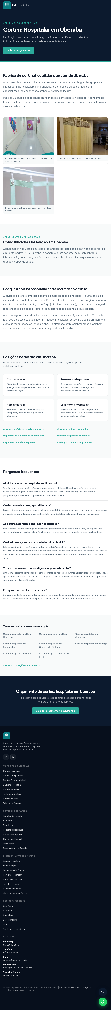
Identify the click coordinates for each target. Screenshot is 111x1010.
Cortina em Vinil (10, 798)
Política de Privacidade (69, 987)
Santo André (9, 910)
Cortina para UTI (11, 789)
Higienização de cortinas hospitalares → (25, 435)
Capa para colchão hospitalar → (20, 442)
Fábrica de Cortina (12, 803)
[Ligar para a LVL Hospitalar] (103, 992)
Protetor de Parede (12, 816)
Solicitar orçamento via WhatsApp (55, 710)
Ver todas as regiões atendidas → (21, 665)
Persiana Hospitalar (12, 875)
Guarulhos (8, 915)
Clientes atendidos (12, 888)
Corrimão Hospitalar (12, 834)
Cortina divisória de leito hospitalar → (23, 429)
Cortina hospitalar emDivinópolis (14, 645)
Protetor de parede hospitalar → (74, 435)
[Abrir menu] (105, 5)
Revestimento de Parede (15, 848)
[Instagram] (6, 757)
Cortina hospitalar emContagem (86, 636)
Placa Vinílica (9, 843)
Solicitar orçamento (18, 50)
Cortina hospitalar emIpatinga (91, 643)
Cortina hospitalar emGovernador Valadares (51, 645)
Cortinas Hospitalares (13, 775)
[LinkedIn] (13, 757)
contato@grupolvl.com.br (15, 960)
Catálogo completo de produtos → (76, 442)
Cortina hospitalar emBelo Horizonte (17, 636)
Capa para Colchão (12, 879)
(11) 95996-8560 (11, 945)
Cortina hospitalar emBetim (53, 634)
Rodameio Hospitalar (13, 830)
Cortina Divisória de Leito (15, 780)
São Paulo (8, 906)
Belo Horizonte (10, 920)
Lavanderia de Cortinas (14, 870)
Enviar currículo (10, 975)
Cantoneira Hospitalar (13, 839)
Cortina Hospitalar (11, 771)
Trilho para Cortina (12, 794)
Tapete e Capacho (12, 884)
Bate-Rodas (8, 825)
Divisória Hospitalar (12, 785)
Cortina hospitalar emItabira (18, 653)
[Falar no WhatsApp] (103, 1002)
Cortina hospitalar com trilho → (74, 429)
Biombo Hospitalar (12, 861)
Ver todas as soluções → (15, 893)
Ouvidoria (13, 990)
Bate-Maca (8, 820)
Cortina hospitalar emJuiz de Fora (54, 655)
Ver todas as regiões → (14, 929)
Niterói (6, 924)
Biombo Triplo (9, 865)
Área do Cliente (27, 990)
